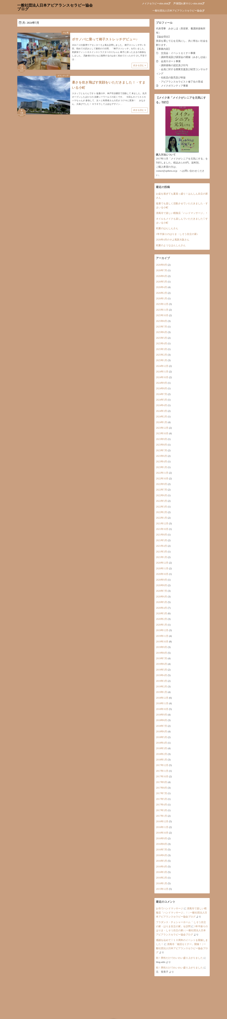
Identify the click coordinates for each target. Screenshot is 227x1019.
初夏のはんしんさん (167, 228)
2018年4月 (161, 742)
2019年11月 (162, 636)
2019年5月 (161, 669)
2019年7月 (161, 658)
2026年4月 (161, 287)
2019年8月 (161, 653)
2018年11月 (162, 703)
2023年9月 (161, 439)
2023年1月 (161, 467)
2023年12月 (162, 428)
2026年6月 (161, 276)
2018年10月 (162, 709)
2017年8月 (161, 787)
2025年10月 (162, 315)
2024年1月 (161, 422)
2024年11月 (162, 371)
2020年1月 (161, 624)
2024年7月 (161, 394)
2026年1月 (161, 298)
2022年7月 (161, 489)
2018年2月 (161, 754)
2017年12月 (162, 765)
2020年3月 (161, 613)
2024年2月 (161, 416)
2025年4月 (161, 343)
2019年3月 (161, 681)
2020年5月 (161, 602)
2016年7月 (161, 849)
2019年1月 (161, 692)
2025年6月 (161, 332)
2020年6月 (161, 596)
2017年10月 (162, 776)
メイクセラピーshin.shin (155, 3)
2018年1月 (161, 759)
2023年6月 (161, 456)
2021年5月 (161, 540)
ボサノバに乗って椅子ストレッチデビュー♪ (105, 39)
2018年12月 (162, 697)
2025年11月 (162, 309)
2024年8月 (161, 388)
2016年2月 (161, 877)
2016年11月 (162, 827)
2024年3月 (161, 411)
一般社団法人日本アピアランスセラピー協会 (177, 10)
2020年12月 (162, 562)
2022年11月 (162, 472)
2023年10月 (162, 433)
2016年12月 (162, 821)
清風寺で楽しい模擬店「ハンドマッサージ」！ (182, 213)
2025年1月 (161, 360)
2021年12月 (162, 523)
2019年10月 (162, 641)
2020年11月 (162, 568)
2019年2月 (161, 686)
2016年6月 (161, 855)
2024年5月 (161, 399)
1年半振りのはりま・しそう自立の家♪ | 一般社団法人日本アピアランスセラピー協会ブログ (182, 930)
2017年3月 (161, 810)
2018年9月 (161, 714)
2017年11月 (162, 771)
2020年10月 (162, 574)
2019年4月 (161, 675)
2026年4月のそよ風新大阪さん (172, 239)
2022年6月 (161, 495)
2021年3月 (161, 551)
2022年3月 (161, 506)
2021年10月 (162, 529)
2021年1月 (161, 557)
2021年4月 (161, 546)
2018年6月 (161, 731)
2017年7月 (161, 793)
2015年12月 (162, 889)
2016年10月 (162, 832)
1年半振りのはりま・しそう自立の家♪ (177, 234)
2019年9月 (161, 647)
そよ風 (66, 33)
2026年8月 (161, 264)
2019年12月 (162, 630)
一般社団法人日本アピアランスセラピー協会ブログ (55, 7)
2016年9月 (161, 838)
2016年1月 (161, 883)
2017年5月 (161, 799)
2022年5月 (161, 501)
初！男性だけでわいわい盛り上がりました (179, 958)
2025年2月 (161, 354)
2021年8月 (161, 534)
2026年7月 (161, 270)
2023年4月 (161, 461)
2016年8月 (161, 844)
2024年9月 (161, 383)
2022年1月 (161, 517)
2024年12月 (162, 366)
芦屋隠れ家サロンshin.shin (187, 3)
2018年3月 (161, 748)
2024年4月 (161, 405)
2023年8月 (161, 444)
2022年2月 (161, 512)
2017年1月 (161, 816)
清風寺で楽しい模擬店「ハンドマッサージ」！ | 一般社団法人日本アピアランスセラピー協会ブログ (181, 912)
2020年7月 (161, 591)
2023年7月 (161, 450)
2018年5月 (161, 737)
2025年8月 (161, 321)
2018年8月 (161, 720)
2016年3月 (161, 872)
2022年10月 (162, 478)
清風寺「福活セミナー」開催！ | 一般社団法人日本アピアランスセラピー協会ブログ (182, 948)
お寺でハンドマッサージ (169, 908)
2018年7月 (161, 726)
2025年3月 (161, 349)
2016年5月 (161, 861)
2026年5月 (161, 281)
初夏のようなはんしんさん (171, 245)
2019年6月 (161, 664)
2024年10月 (162, 377)
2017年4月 (161, 804)
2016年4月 (161, 866)
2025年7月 (161, 326)
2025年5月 (161, 338)
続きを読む (139, 65)
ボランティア (63, 76)
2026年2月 (161, 293)
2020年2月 (161, 619)
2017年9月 (161, 782)
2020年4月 (161, 608)
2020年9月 (161, 579)
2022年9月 (161, 484)
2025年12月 (162, 304)
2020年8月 (161, 585)
